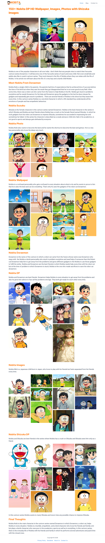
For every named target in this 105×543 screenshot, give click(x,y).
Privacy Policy (42, 540)
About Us (57, 540)
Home (81, 3)
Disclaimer (50, 540)
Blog (87, 3)
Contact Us (94, 3)
